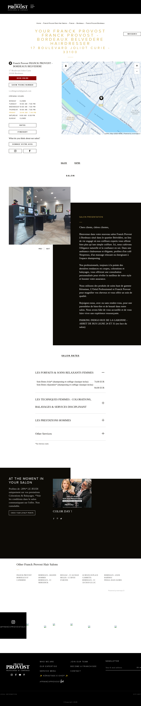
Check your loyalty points (22, 513)
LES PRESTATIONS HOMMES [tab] (53, 420)
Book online (22, 78)
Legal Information (8, 694)
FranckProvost (51, 682)
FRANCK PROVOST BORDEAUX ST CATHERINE (24, 577)
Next (48, 249)
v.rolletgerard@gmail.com (20, 91)
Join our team (79, 662)
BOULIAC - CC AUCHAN (69, 575)
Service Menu (48, 671)
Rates (23, 125)
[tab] (70, 351)
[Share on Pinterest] (57, 519)
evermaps (135, 133)
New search (132, 34)
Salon (64, 163)
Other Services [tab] (43, 433)
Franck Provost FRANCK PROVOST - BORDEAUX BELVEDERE (32, 65)
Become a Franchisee (83, 666)
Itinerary (22, 132)
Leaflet (106, 133)
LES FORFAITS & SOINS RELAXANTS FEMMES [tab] (64, 372)
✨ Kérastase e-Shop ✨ (54, 676)
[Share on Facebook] (54, 519)
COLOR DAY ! (62, 511)
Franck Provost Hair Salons (17, 6)
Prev (40, 249)
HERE (120, 133)
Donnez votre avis (22, 144)
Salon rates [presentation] (71, 356)
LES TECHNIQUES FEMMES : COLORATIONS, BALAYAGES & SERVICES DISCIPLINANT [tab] (63, 403)
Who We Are (47, 662)
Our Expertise (48, 666)
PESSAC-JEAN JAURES (113, 580)
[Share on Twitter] (61, 519)
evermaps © (120, 590)
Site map (137, 694)
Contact (75, 671)
